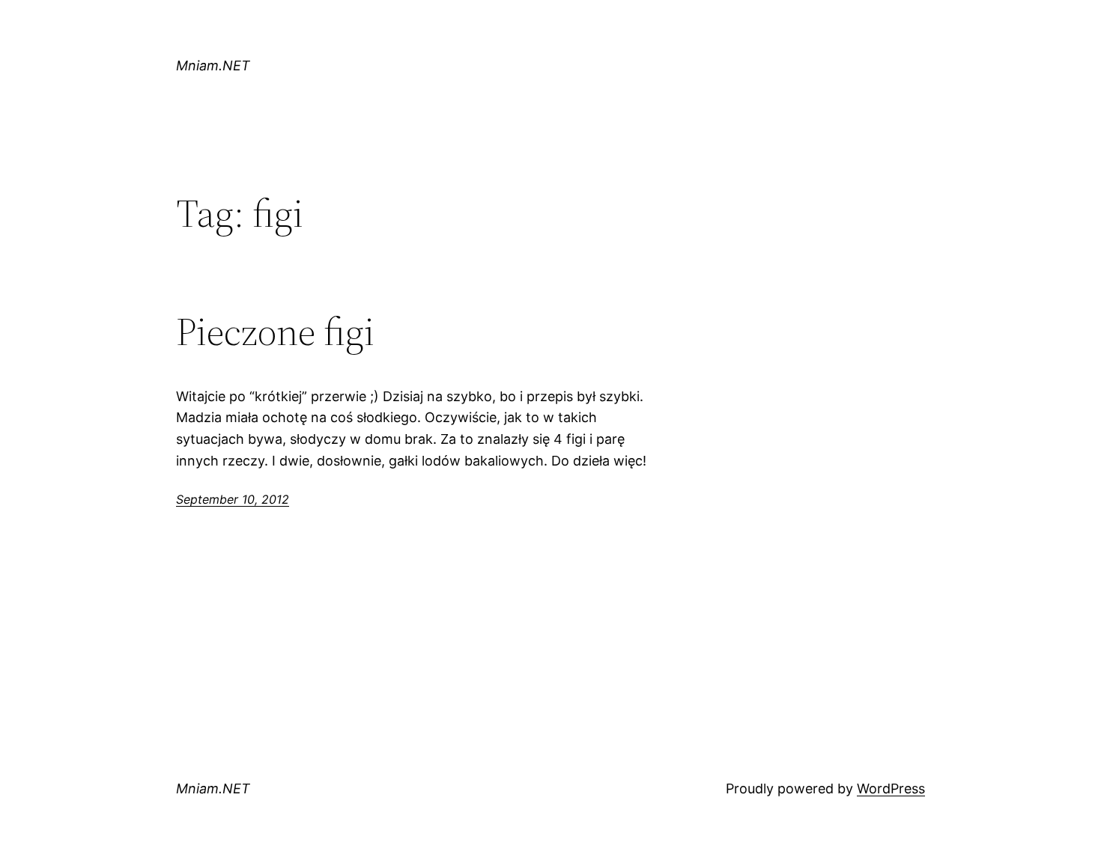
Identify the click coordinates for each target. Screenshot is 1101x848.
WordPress (891, 788)
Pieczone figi (275, 331)
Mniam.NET (213, 65)
